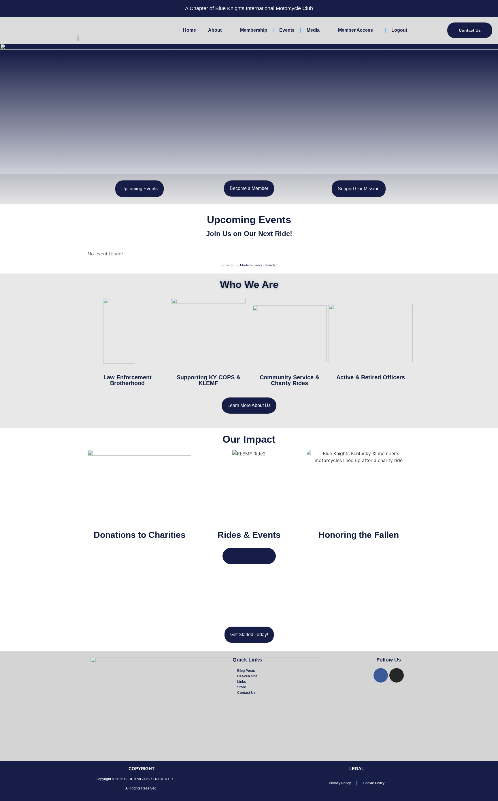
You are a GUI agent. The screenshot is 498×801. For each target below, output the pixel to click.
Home (189, 30)
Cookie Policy (373, 783)
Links (241, 682)
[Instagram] (396, 675)
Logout (399, 30)
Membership (253, 30)
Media (313, 30)
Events (287, 30)
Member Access (355, 30)
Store (241, 687)
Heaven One (247, 676)
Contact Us (246, 693)
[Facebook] (380, 675)
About (215, 30)
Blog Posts (246, 671)
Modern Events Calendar (258, 265)
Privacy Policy (340, 783)
